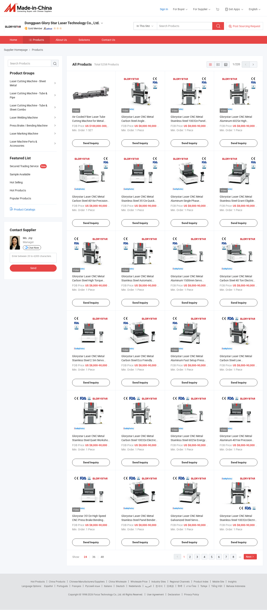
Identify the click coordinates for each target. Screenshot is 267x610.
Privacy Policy (191, 594)
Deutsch (120, 586)
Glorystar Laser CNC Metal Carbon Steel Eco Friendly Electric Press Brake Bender (137, 360)
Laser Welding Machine (24, 117)
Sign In (164, 9)
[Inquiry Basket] (218, 9)
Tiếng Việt (216, 586)
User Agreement (155, 594)
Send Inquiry (91, 143)
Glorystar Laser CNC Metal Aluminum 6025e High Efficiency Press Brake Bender (237, 121)
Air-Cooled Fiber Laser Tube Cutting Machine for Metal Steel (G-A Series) (88, 121)
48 (102, 557)
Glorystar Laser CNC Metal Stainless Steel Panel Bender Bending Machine (138, 520)
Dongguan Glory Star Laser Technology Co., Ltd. (62, 23)
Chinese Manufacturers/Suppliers (87, 581)
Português (62, 586)
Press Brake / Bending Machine (28, 125)
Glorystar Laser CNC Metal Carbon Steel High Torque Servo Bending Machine (88, 280)
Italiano (108, 586)
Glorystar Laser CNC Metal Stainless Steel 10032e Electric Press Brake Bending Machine (238, 520)
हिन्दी (180, 586)
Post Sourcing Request (246, 26)
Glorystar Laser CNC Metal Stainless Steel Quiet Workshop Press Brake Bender (90, 440)
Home (13, 40)
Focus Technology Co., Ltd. (108, 594)
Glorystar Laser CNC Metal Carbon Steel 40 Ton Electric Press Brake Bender (236, 280)
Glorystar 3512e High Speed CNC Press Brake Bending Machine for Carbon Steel (89, 520)
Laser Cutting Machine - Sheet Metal (28, 83)
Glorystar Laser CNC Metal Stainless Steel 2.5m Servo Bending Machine (88, 360)
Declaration (174, 594)
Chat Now (33, 247)
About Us (61, 40)
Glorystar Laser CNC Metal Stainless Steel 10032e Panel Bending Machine (188, 121)
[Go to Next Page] (253, 64)
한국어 (159, 586)
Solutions (84, 40)
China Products (57, 581)
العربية (148, 586)
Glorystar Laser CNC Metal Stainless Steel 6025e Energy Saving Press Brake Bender (188, 440)
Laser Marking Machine (24, 133)
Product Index (201, 581)
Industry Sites (158, 581)
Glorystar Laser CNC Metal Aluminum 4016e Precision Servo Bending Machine (236, 440)
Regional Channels (180, 581)
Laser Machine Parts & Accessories (23, 143)
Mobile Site (218, 581)
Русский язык (92, 586)
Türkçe (203, 586)
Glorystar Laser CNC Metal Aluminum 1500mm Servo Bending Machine (187, 280)
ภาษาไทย (191, 586)
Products (38, 40)
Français (76, 586)
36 (93, 557)
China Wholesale (117, 581)
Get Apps (234, 9)
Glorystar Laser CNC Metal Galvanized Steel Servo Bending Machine (187, 520)
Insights (232, 581)
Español (48, 586)
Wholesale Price (139, 581)
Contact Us (108, 40)
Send (33, 268)
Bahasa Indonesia (235, 586)
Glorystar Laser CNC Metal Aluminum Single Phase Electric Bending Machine (187, 201)
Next (249, 556)
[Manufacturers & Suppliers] (29, 7)
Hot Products (38, 581)
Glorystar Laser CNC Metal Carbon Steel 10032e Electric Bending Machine (138, 440)
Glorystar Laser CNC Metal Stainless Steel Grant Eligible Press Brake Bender (237, 201)
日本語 (170, 586)
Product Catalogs (24, 209)
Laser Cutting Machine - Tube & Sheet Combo (28, 107)
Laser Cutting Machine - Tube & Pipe (28, 95)
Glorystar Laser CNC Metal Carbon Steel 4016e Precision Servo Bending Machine (90, 201)
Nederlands (135, 586)
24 (85, 556)
